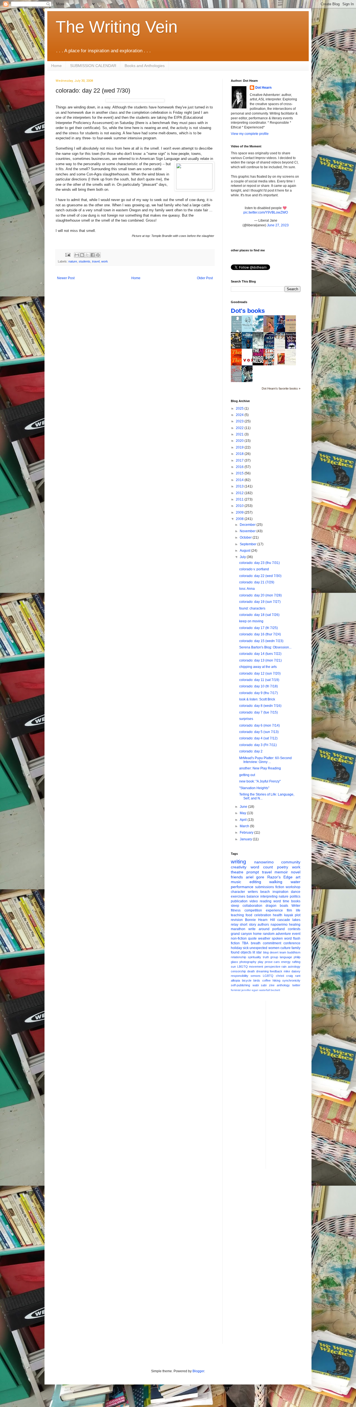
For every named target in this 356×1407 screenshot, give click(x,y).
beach (265, 892)
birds (256, 980)
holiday (236, 948)
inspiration (280, 892)
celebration (262, 915)
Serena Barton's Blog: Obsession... (265, 647)
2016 (240, 467)
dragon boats (277, 906)
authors (263, 925)
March (245, 826)
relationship (238, 957)
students (84, 261)
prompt (252, 872)
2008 (240, 519)
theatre (237, 872)
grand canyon (241, 934)
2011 (240, 499)
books (295, 901)
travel (96, 261)
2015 (240, 473)
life (298, 910)
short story (248, 925)
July (243, 557)
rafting (296, 961)
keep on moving (251, 621)
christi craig (284, 975)
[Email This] (77, 255)
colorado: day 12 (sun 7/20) (260, 673)
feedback (276, 971)
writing (238, 861)
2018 (240, 454)
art (298, 877)
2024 (240, 415)
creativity (238, 867)
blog (266, 952)
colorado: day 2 (251, 751)
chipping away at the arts (258, 667)
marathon (238, 929)
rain (283, 966)
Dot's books (248, 310)
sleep (235, 906)
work (104, 261)
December (248, 525)
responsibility (239, 975)
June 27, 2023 (278, 225)
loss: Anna (247, 589)
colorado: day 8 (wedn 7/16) (260, 706)
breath (256, 943)
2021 (240, 434)
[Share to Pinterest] (98, 255)
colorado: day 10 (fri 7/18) (258, 686)
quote (252, 938)
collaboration (252, 906)
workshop (293, 887)
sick (246, 948)
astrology (294, 966)
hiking (276, 980)
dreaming (262, 971)
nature (72, 261)
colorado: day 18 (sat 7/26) (259, 615)
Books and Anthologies (145, 65)
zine (272, 985)
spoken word (282, 938)
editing (255, 882)
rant (297, 975)
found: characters (252, 608)
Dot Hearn (263, 88)
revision (237, 920)
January (246, 839)
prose (269, 961)
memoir (281, 872)
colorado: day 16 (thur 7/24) (260, 634)
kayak (288, 915)
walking (275, 882)
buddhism (293, 952)
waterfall (264, 990)
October (246, 537)
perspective (272, 966)
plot (297, 915)
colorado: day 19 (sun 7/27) (260, 602)
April (244, 820)
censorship (238, 971)
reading (265, 901)
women (274, 948)
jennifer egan (249, 990)
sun (233, 966)
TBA (245, 943)
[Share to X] (87, 255)
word (277, 901)
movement (256, 966)
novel (295, 872)
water (295, 882)
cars (277, 961)
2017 (240, 460)
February (247, 832)
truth (266, 957)
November (248, 531)
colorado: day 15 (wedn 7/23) (261, 641)
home (257, 934)
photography (247, 961)
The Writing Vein (116, 27)
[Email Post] (67, 254)
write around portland (266, 929)
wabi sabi (260, 985)
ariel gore (255, 877)
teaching (237, 915)
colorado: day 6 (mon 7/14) (259, 725)
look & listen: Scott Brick (257, 699)
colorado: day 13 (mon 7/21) (260, 660)
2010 (240, 506)
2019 (240, 447)
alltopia (235, 980)
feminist (236, 990)
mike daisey (292, 971)
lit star (257, 952)
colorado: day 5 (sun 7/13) (259, 732)
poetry (282, 867)
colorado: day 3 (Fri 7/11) (258, 745)
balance (253, 896)
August (245, 551)
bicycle (246, 980)
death (251, 971)
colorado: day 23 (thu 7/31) (259, 563)
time (286, 901)
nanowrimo (264, 862)
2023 (240, 421)
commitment (272, 943)
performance (242, 887)
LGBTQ (268, 975)
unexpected (258, 948)
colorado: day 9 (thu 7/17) (258, 693)
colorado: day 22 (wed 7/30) (260, 576)
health (277, 915)
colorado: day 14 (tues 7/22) (260, 654)
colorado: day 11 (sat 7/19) (259, 680)
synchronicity (291, 980)
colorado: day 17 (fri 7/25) (258, 628)
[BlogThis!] (82, 255)
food (249, 915)
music (236, 882)
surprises (246, 719)
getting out (247, 775)
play (260, 961)
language (286, 957)
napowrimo (279, 925)
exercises (238, 896)
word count (262, 867)
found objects (241, 952)
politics (295, 896)
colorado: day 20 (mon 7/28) (260, 595)
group (274, 957)
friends (237, 877)
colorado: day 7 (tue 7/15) (258, 712)
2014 (240, 480)
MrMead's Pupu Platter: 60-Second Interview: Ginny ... (265, 760)
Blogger (198, 1371)
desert (274, 952)
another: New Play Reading (260, 768)
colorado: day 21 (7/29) (256, 582)
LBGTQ (242, 966)
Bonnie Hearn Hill (260, 920)
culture (285, 948)
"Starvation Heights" (254, 788)
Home (56, 65)
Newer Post (66, 278)
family (295, 948)
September (248, 544)
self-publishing (240, 985)
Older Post (205, 278)
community (290, 862)
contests (294, 929)
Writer (295, 906)
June (244, 807)
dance (295, 892)
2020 (240, 441)
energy (286, 961)
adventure (283, 934)
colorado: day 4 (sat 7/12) (258, 738)
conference (291, 943)
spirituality (254, 957)
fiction (279, 887)
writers (253, 892)
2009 (240, 512)
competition (253, 910)
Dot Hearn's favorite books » (281, 388)
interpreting (269, 896)
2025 (240, 408)
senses (256, 975)
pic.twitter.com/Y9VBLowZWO (265, 212)
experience (274, 910)
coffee (266, 980)
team (283, 952)
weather (264, 938)
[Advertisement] (292, 1084)
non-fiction (239, 938)
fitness (236, 910)
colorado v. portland (254, 569)
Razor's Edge (280, 877)
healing (294, 925)
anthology (283, 985)
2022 (240, 428)
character (238, 892)
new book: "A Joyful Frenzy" (260, 781)
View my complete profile (250, 134)
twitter (296, 985)
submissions (264, 887)
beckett (275, 990)
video (253, 901)
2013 (240, 486)
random (269, 934)
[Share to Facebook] (92, 255)
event (296, 934)
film (289, 910)
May (243, 813)
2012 (240, 493)
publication (239, 901)
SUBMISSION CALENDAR (93, 65)
